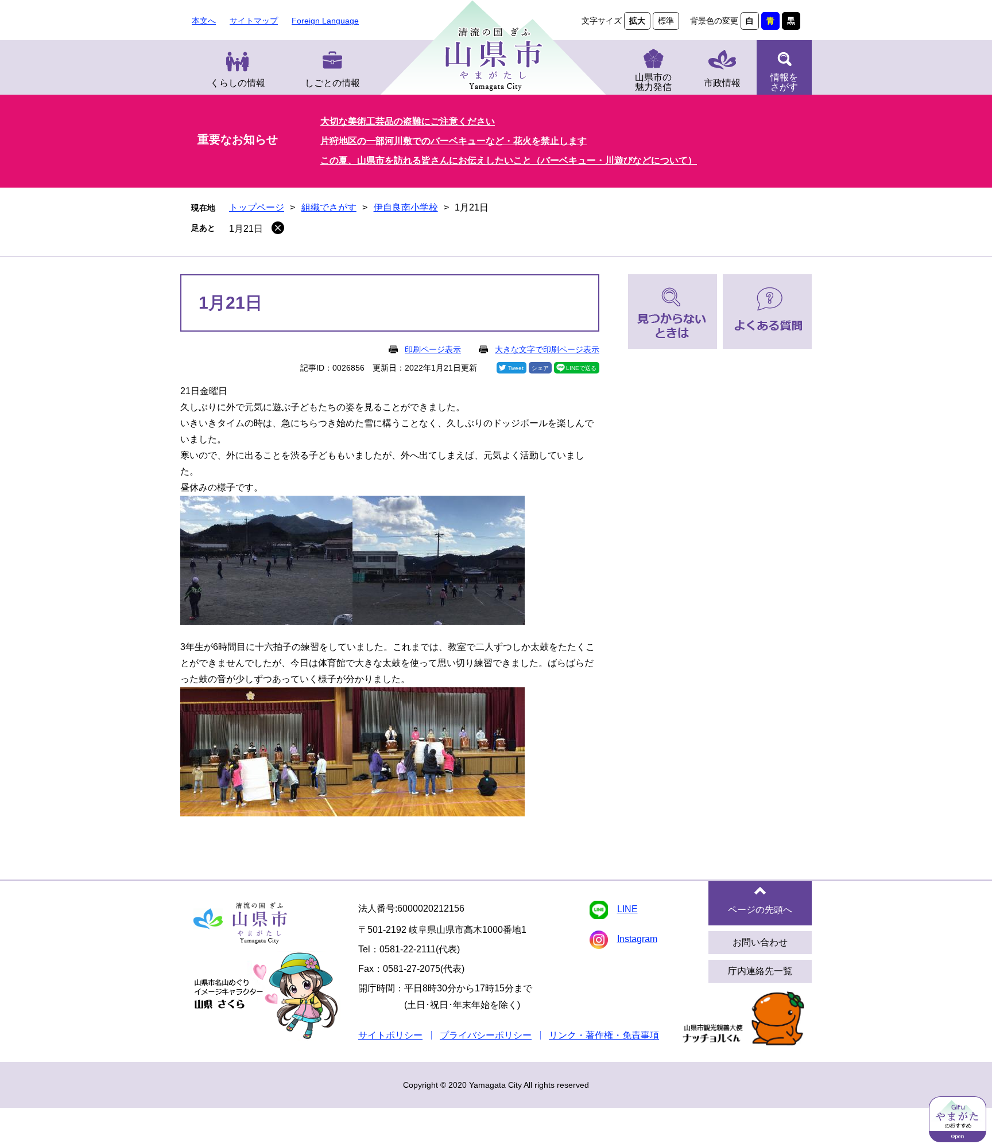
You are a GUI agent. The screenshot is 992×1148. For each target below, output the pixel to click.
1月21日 (246, 229)
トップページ (256, 207)
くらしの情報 (237, 83)
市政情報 (722, 83)
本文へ (204, 20)
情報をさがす (784, 82)
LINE (627, 909)
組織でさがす (328, 207)
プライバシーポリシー (486, 1035)
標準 (666, 20)
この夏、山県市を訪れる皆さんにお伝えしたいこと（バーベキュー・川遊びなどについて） (508, 160)
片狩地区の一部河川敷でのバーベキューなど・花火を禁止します (453, 141)
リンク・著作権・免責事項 (604, 1035)
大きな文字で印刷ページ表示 (547, 349)
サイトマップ (254, 20)
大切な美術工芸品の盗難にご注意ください (407, 121)
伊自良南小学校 (406, 207)
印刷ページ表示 (433, 349)
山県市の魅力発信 (653, 82)
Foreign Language (325, 20)
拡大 (637, 20)
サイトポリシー (390, 1035)
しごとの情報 (332, 83)
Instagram (637, 939)
